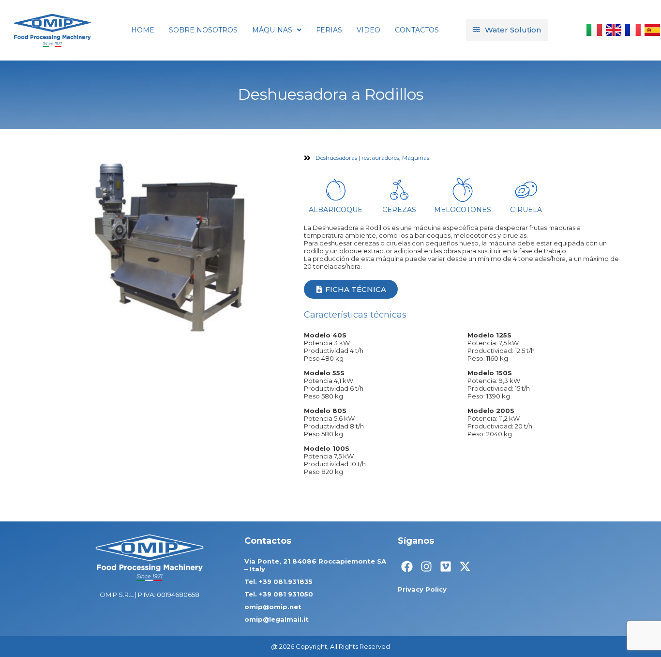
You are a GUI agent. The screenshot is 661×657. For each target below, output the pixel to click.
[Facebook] (407, 566)
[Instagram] (426, 566)
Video (368, 30)
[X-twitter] (465, 566)
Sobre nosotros (203, 30)
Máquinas (272, 30)
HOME (142, 30)
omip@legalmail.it (276, 619)
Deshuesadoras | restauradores (357, 157)
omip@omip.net (272, 607)
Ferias (329, 30)
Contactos (417, 30)
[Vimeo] (445, 566)
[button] (277, 30)
